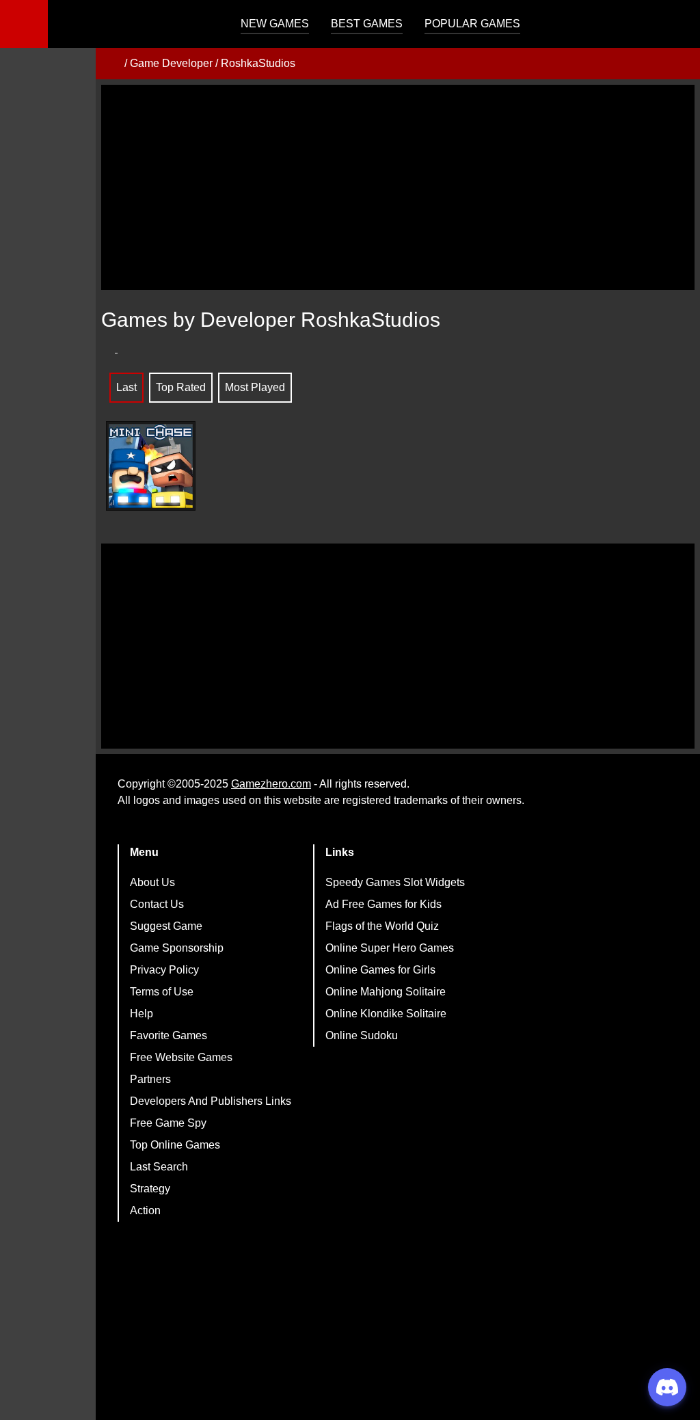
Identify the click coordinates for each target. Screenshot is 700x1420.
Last (126, 387)
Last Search (159, 1167)
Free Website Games (181, 1057)
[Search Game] (677, 27)
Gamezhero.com (271, 784)
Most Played (255, 387)
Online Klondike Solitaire (385, 1013)
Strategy (150, 1188)
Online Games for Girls (380, 970)
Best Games (367, 23)
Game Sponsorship (177, 948)
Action (145, 1210)
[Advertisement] (398, 187)
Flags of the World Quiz (382, 926)
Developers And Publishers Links (210, 1101)
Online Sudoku (361, 1035)
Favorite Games (168, 1035)
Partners (150, 1079)
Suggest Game (166, 926)
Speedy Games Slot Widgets (395, 882)
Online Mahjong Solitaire (385, 991)
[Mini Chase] (151, 466)
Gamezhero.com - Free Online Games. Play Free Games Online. (133, 24)
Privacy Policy (164, 970)
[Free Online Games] (111, 63)
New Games (275, 23)
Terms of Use (161, 991)
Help (141, 1013)
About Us (152, 882)
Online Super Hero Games (389, 948)
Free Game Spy (168, 1123)
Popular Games (472, 23)
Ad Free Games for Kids (383, 904)
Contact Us (157, 904)
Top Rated (181, 387)
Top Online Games (175, 1145)
